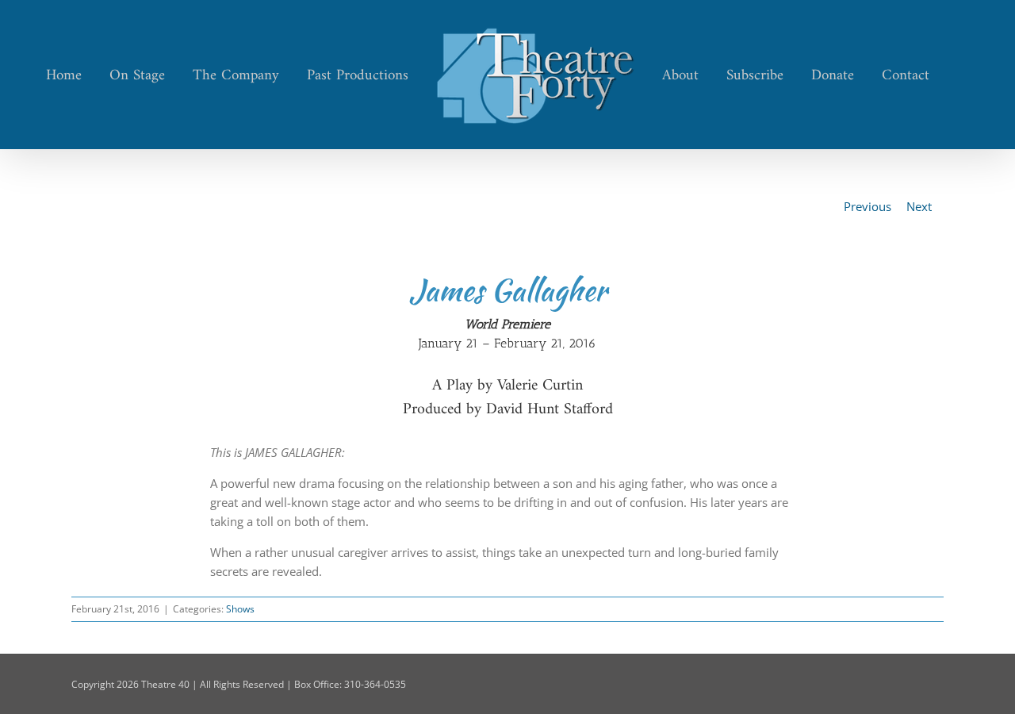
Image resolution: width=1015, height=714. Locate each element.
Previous (867, 206)
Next (919, 206)
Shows (240, 609)
